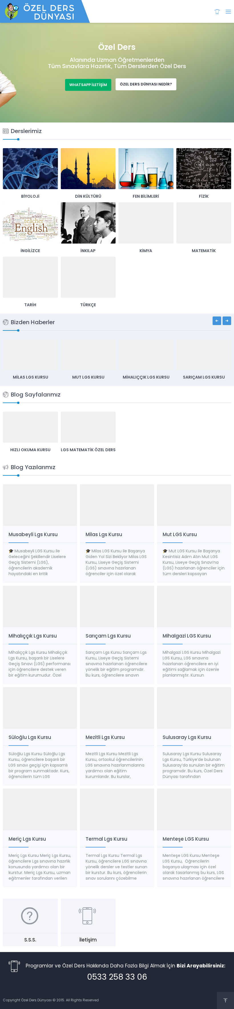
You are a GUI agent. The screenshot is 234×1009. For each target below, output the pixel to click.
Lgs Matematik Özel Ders (88, 450)
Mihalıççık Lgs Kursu (146, 377)
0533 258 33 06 (117, 978)
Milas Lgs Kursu (30, 377)
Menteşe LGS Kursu (186, 839)
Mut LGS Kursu (88, 377)
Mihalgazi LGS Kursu (187, 635)
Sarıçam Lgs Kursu (204, 377)
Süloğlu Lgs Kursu (30, 737)
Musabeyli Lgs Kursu (33, 534)
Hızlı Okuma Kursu (30, 450)
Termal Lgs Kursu (106, 839)
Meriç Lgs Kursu (27, 839)
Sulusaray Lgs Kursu (187, 737)
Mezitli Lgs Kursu (105, 737)
